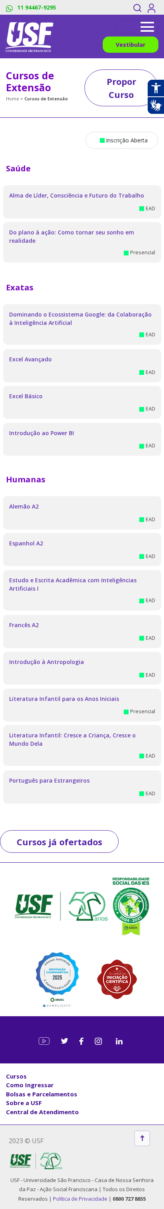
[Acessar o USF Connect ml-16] (153, 7)
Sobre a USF (24, 1103)
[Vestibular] (136, 27)
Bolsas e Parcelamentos (41, 1094)
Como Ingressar (30, 1085)
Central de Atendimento (42, 1112)
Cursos (16, 1076)
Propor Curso (121, 87)
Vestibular (130, 44)
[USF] (29, 36)
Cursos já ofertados (59, 842)
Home (12, 99)
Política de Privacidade (81, 1198)
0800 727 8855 (129, 1198)
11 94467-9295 (36, 7)
